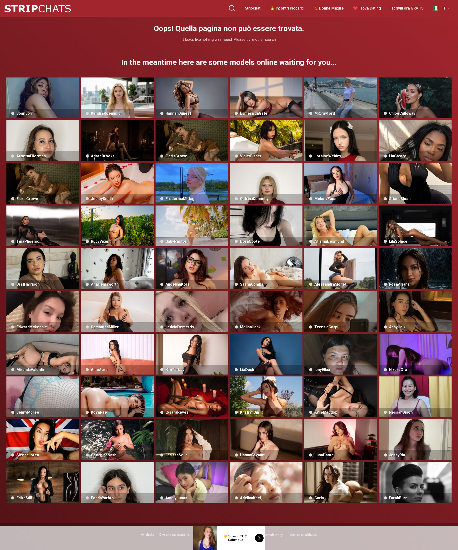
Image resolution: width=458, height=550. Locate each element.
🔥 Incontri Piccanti (287, 8)
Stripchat (252, 8)
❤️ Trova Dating (367, 8)
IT (443, 8)
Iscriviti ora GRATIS (406, 8)
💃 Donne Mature (328, 8)
